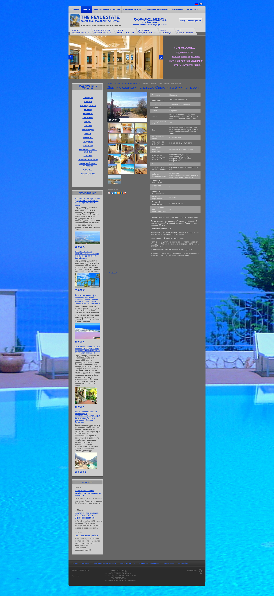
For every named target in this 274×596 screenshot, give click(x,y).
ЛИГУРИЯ (88, 126)
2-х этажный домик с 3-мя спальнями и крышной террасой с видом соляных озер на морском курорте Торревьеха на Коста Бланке (87, 299)
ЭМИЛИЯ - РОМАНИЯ (88, 160)
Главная (75, 9)
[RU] (197, 5)
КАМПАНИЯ (87, 118)
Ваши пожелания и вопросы (106, 9)
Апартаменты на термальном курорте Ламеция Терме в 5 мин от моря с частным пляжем (87, 201)
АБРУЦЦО (88, 98)
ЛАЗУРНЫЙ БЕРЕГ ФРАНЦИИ (88, 165)
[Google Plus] (124, 193)
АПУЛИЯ (88, 102)
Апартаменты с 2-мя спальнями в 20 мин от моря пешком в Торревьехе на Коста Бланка (87, 254)
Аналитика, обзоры (132, 9)
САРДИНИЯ (88, 142)
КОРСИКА (87, 170)
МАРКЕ (87, 134)
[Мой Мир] (121, 193)
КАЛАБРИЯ (88, 114)
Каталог (86, 9)
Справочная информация (157, 9)
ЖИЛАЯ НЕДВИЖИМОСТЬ (131, 83)
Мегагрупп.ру (192, 570)
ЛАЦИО (87, 122)
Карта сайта (192, 9)
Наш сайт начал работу (86, 535)
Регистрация (192, 21)
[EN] (201, 5)
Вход (182, 21)
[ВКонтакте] (112, 193)
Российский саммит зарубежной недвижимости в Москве (88, 493)
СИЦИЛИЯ (88, 146)
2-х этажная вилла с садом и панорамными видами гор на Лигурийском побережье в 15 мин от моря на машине (87, 349)
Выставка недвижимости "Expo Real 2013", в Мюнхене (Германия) (87, 515)
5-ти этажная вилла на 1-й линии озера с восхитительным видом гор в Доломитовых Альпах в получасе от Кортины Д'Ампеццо (87, 416)
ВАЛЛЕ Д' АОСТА (88, 106)
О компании (177, 9)
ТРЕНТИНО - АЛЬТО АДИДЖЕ (88, 151)
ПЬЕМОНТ (88, 138)
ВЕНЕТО (88, 110)
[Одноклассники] (118, 193)
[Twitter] (115, 193)
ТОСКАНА (88, 156)
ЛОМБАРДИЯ (88, 130)
